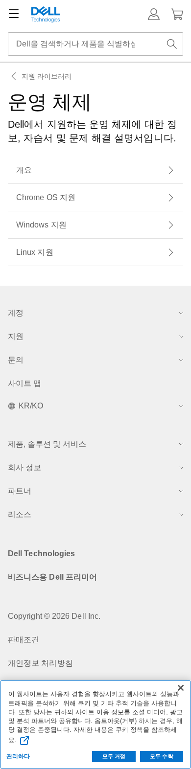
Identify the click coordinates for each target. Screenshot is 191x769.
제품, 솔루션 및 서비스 (47, 444)
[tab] (95, 170)
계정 (16, 313)
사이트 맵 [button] (24, 383)
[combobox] (95, 44)
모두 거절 (114, 756)
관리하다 (18, 756)
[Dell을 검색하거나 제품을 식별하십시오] (172, 44)
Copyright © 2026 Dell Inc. (54, 616)
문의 (16, 360)
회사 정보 (24, 467)
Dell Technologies (41, 553)
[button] (154, 14)
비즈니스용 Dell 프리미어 (52, 577)
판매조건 (23, 639)
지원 (16, 336)
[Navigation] (13, 14)
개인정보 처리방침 (40, 663)
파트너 (19, 491)
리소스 (19, 514)
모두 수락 (161, 756)
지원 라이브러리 (47, 76)
